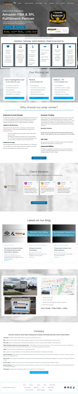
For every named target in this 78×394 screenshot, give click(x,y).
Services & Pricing (29, 3)
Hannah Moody (8, 254)
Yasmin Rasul (29, 182)
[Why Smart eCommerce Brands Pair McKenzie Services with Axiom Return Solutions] (14, 233)
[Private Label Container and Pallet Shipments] (64, 233)
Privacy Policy (51, 387)
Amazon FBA (32, 245)
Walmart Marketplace (41, 245)
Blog (45, 3)
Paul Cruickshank (63, 182)
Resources (51, 3)
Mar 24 (15, 254)
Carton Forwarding (58, 245)
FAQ (57, 3)
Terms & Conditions (41, 389)
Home (24, 385)
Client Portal (70, 3)
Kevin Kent (45, 182)
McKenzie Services (8, 245)
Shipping (66, 245)
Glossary (50, 389)
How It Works (39, 3)
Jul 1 (65, 252)
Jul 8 (40, 252)
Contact (63, 3)
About (19, 3)
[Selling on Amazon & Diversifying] (39, 233)
